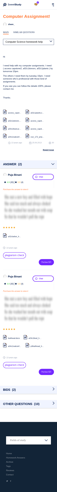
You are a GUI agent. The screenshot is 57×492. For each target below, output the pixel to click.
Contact (10, 474)
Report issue (48, 150)
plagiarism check (14, 255)
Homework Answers (15, 457)
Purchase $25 (46, 262)
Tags (8, 466)
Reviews (10, 470)
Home (9, 453)
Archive (9, 462)
